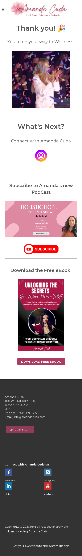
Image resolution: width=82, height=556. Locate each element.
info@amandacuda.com (30, 417)
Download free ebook (41, 361)
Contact (22, 429)
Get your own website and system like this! (41, 546)
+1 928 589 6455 (26, 413)
